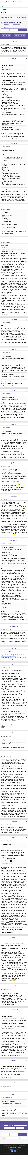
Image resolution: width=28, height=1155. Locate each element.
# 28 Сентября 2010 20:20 (6, 1086)
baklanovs (14, 733)
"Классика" (19, 22)
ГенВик (14, 837)
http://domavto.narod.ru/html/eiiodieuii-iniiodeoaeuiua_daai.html (13, 655)
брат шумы (14, 206)
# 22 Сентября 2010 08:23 (6, 824)
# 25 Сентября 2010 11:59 (6, 941)
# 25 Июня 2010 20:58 (5, 242)
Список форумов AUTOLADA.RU (8, 22)
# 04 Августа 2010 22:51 (6, 543)
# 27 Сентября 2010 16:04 (6, 1064)
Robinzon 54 (14, 41)
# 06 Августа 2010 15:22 (6, 651)
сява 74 (14, 986)
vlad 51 (14, 753)
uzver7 (14, 664)
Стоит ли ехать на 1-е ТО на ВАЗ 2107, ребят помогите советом (14, 18)
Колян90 (14, 143)
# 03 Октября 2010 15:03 (6, 1097)
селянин (14, 319)
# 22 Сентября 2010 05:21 (6, 756)
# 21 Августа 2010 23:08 (6, 736)
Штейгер (14, 821)
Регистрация (6, 6)
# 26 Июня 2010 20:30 (5, 427)
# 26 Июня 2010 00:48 (5, 322)
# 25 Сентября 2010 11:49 (6, 840)
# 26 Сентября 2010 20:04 (6, 989)
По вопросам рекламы (11, 1147)
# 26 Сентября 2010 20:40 (6, 1013)
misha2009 (14, 496)
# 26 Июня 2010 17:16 (5, 352)
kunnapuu (14, 1061)
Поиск (19, 1147)
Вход (4, 9)
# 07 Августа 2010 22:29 (6, 667)
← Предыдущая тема (6, 24)
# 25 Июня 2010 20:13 (5, 209)
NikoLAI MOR (14, 626)
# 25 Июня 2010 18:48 (5, 146)
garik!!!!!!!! (14, 58)
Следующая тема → (17, 24)
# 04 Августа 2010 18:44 (6, 499)
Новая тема (6, 35)
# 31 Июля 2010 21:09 (5, 466)
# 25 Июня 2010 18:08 (5, 44)
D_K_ (13, 239)
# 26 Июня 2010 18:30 (5, 393)
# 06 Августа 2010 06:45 (6, 629)
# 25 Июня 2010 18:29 (5, 61)
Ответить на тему (20, 35)
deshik (14, 648)
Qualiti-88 (14, 463)
